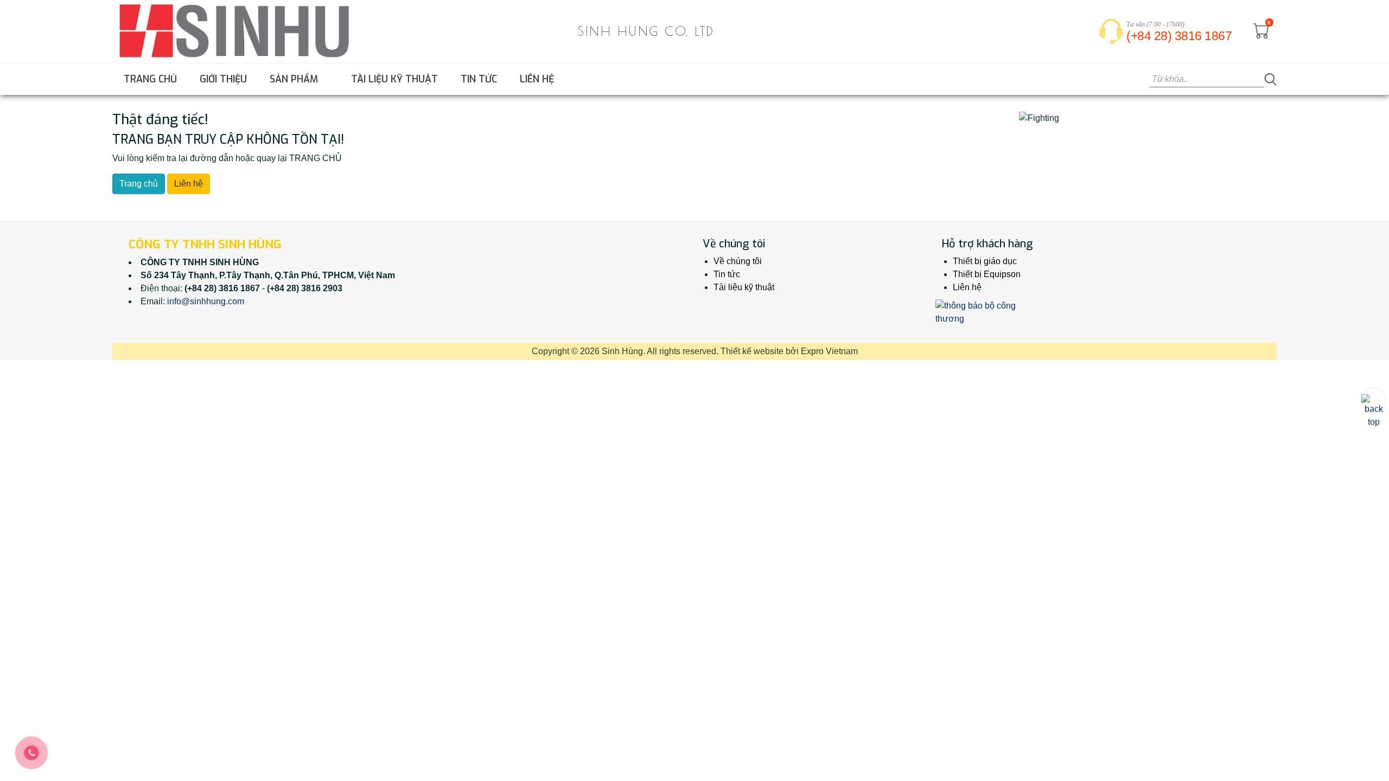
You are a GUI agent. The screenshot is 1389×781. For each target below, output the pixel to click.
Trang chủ (150, 79)
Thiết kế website (752, 351)
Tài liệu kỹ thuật (394, 79)
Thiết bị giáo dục (985, 261)
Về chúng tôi (737, 261)
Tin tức (479, 79)
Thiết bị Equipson (987, 274)
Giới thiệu (223, 79)
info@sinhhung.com (205, 301)
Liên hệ (537, 79)
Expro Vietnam (829, 351)
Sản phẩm (295, 79)
